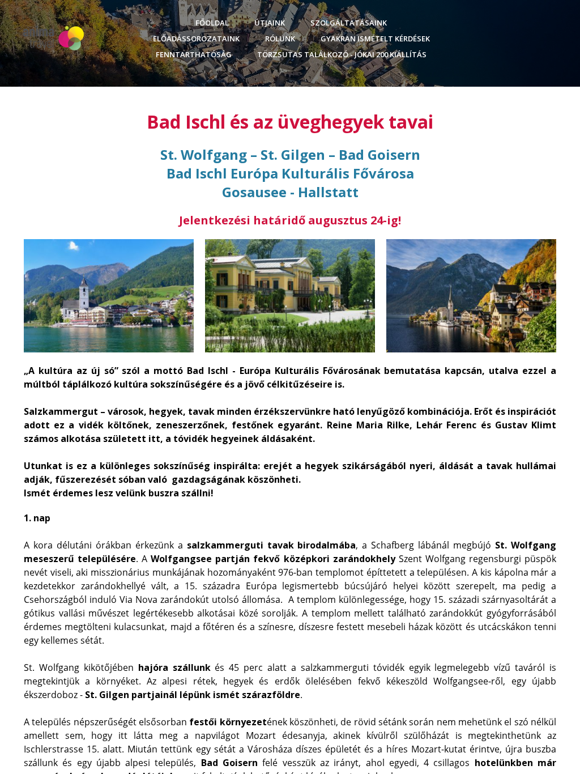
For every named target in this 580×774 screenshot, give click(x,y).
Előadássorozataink (196, 38)
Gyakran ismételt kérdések (375, 38)
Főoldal (212, 23)
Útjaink (269, 23)
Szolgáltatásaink (348, 23)
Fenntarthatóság (194, 54)
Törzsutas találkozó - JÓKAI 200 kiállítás (342, 54)
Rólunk (280, 38)
